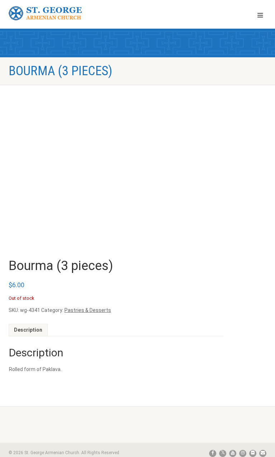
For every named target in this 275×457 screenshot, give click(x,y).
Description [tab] (28, 330)
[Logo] (70, 13)
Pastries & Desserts (87, 310)
